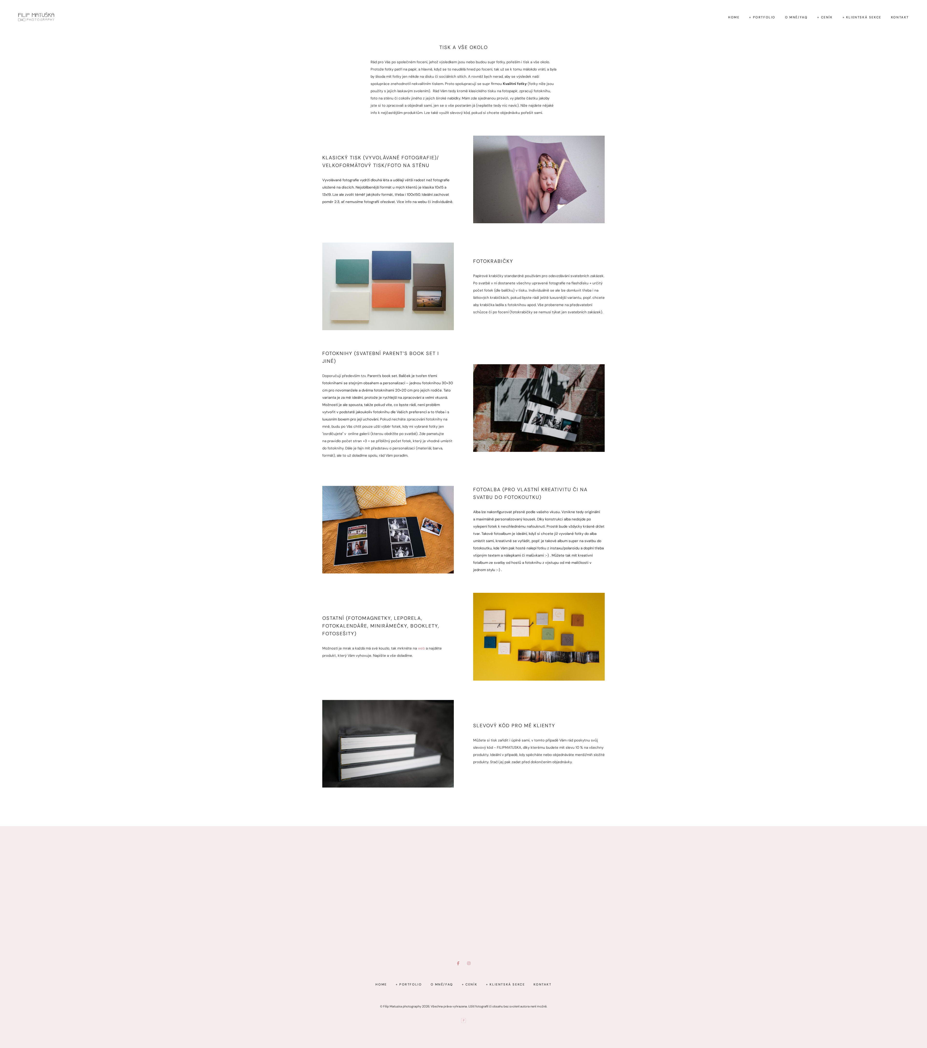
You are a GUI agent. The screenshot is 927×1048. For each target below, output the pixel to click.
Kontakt (900, 17)
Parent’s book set (409, 353)
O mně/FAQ (796, 17)
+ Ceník (825, 17)
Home (733, 17)
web (421, 648)
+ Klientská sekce (862, 17)
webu (422, 201)
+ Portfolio (762, 17)
